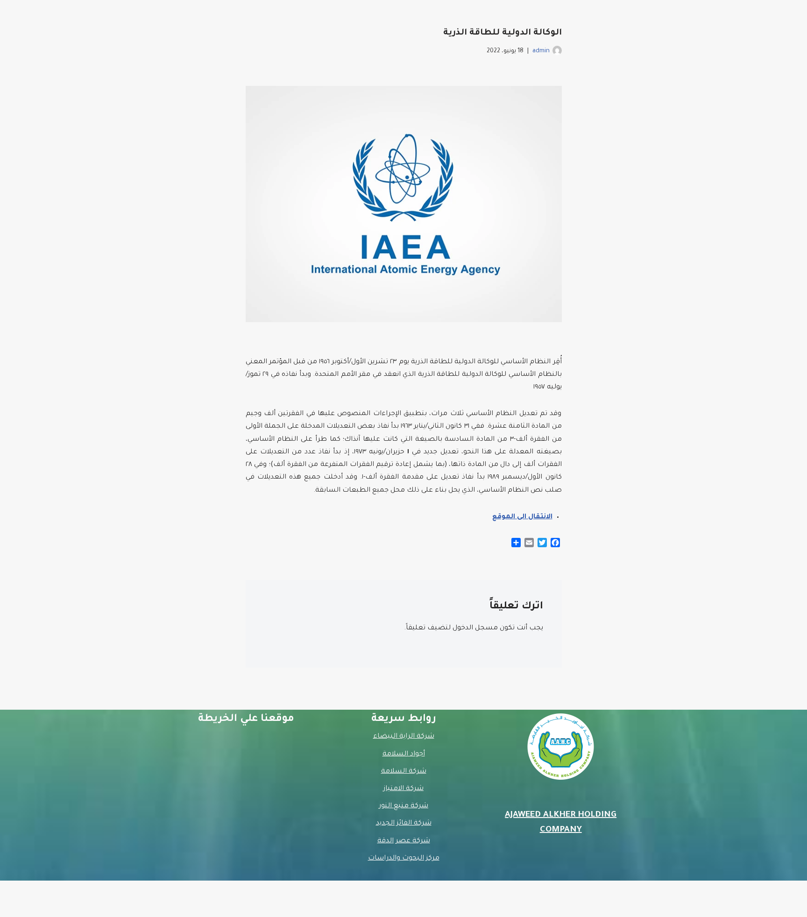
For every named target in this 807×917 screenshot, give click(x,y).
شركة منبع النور (403, 806)
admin (541, 51)
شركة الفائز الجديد (404, 823)
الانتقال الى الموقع (522, 517)
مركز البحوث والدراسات (403, 858)
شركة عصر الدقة (403, 841)
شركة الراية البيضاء (403, 737)
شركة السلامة (403, 772)
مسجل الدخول (475, 628)
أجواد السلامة (403, 754)
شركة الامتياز (403, 789)
